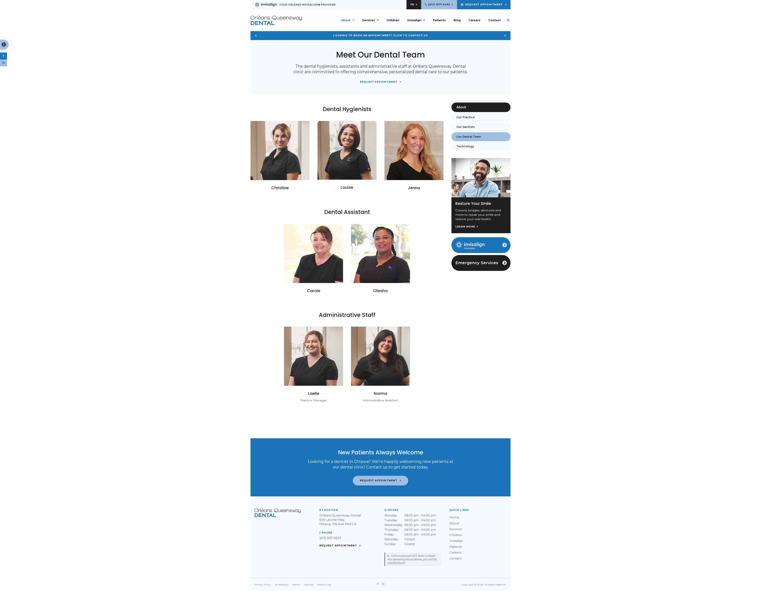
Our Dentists (465, 127)
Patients (439, 20)
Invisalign (456, 541)
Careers (474, 20)
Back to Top (324, 584)
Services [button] (368, 20)
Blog (457, 20)
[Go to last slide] (256, 35)
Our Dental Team (468, 136)
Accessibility (281, 584)
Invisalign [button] (414, 20)
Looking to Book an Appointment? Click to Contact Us (380, 35)
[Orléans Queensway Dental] (280, 20)
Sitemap (309, 584)
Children (392, 20)
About (454, 523)
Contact (494, 20)
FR (412, 4)
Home (454, 517)
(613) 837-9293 (439, 4)
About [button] (346, 20)
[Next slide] (505, 35)
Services (455, 529)
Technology (465, 146)
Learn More (465, 226)
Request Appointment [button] (484, 4)
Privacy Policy (262, 584)
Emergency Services (476, 262)
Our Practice (465, 117)
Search (296, 584)
